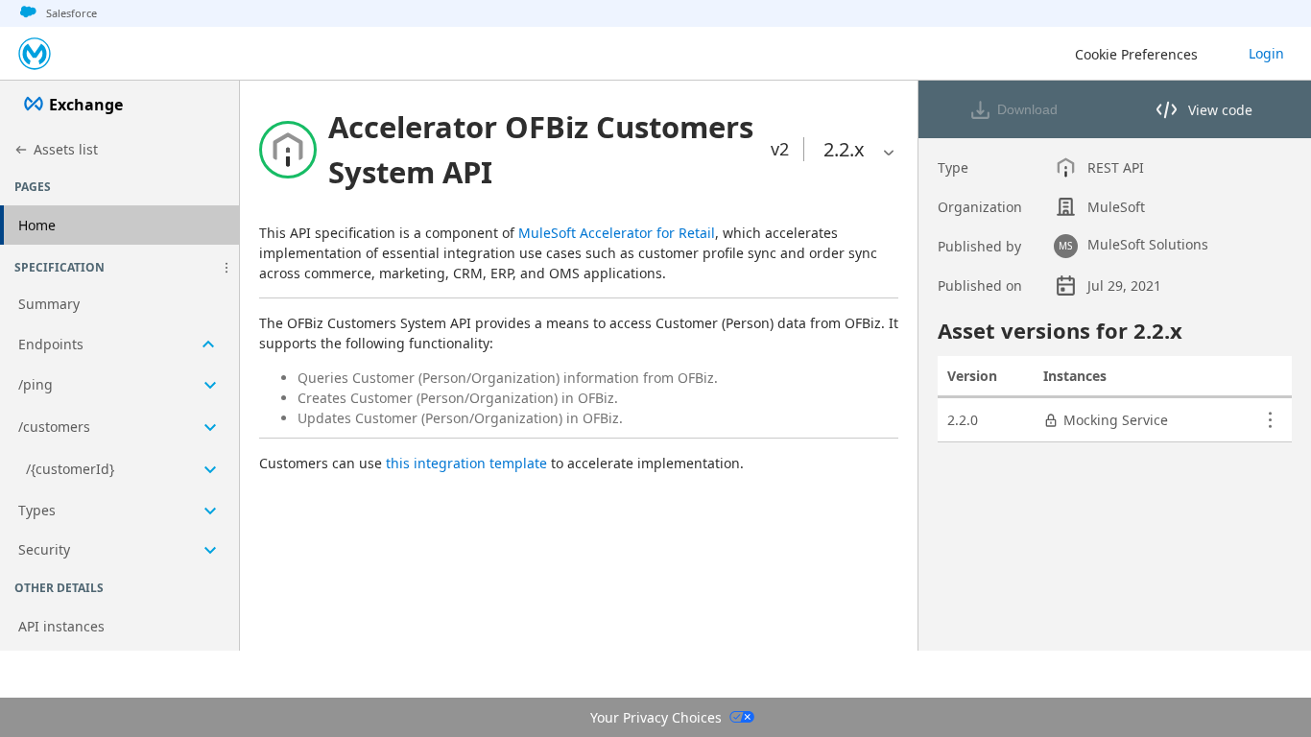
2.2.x (844, 149)
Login (1266, 53)
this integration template (466, 463)
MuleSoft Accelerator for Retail (616, 233)
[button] (226, 267)
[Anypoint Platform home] (34, 54)
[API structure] (119, 428)
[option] (844, 149)
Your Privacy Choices (656, 717)
